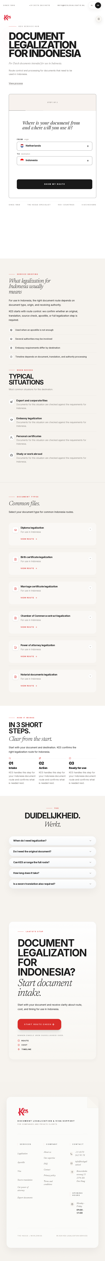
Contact (47, 1170)
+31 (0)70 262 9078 (39, 5)
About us (47, 1152)
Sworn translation (25, 1180)
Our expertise (49, 1158)
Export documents (25, 1198)
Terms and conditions (48, 1183)
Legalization (22, 1154)
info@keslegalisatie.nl (71, 5)
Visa (19, 1171)
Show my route (54, 184)
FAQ (46, 1164)
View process (16, 83)
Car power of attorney (23, 1189)
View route (27, 539)
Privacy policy (50, 1176)
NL (92, 5)
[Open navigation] (99, 19)
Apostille (21, 1163)
